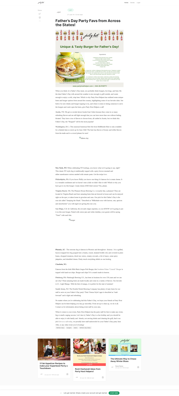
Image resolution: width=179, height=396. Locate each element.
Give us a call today (65, 322)
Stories (132, 2)
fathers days (60, 328)
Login (138, 2)
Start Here (114, 393)
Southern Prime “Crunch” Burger (109, 269)
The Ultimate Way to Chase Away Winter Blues (123, 360)
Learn (70, 10)
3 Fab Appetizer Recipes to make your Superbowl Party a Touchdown (54, 365)
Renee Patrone (119, 366)
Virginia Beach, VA (62, 191)
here (105, 174)
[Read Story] (67, 375)
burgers (69, 328)
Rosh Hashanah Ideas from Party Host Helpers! (88, 370)
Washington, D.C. (62, 127)
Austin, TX (59, 112)
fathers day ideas (85, 328)
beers (75, 328)
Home (126, 2)
